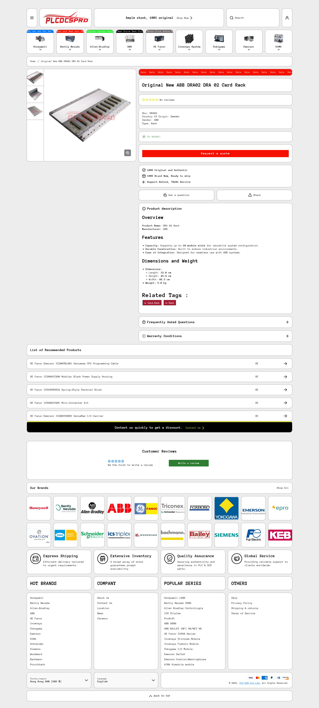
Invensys (36, 623)
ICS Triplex (172, 613)
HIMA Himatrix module (179, 664)
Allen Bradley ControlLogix (183, 608)
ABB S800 (170, 623)
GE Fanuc (36, 618)
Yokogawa (36, 628)
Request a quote (215, 153)
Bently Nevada (40, 603)
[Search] (229, 17)
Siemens (35, 649)
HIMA (33, 638)
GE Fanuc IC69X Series (180, 633)
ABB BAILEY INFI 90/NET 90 (183, 628)
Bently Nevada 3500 (177, 603)
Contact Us (104, 603)
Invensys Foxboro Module (181, 643)
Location (103, 608)
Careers (102, 618)
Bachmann (36, 659)
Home (33, 61)
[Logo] (66, 17)
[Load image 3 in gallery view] (35, 111)
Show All (283, 487)
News (100, 613)
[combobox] (252, 17)
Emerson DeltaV (174, 654)
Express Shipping (60, 556)
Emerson (35, 633)
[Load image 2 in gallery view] (35, 94)
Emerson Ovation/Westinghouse (185, 659)
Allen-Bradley (40, 608)
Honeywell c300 (174, 597)
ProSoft (169, 618)
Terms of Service (243, 613)
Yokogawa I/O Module (178, 649)
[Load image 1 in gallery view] (35, 77)
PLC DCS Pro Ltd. (250, 683)
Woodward (36, 654)
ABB (32, 613)
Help (234, 597)
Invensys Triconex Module (182, 638)
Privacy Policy (241, 603)
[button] (150, 99)
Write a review (188, 463)
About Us (103, 597)
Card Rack (154, 302)
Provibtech (37, 664)
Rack (171, 302)
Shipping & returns (244, 608)
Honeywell (37, 597)
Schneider (37, 643)
